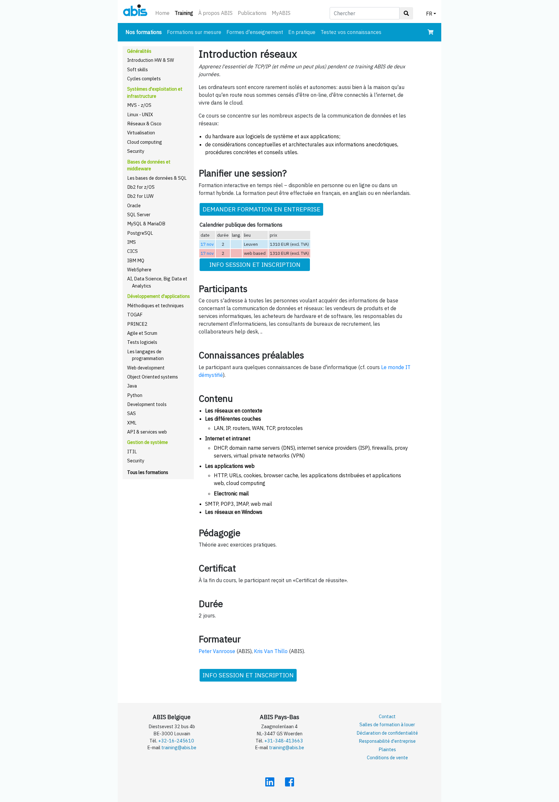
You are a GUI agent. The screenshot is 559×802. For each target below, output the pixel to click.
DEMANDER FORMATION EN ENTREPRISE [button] (261, 209)
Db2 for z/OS (141, 187)
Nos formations (145, 31)
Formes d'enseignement (254, 32)
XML (132, 423)
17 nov (207, 244)
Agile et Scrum (142, 333)
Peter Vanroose (217, 651)
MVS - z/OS (139, 105)
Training (185, 12)
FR (429, 13)
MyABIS (281, 13)
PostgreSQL (140, 233)
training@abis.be (178, 747)
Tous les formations (147, 472)
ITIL (132, 451)
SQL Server (138, 214)
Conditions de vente (387, 757)
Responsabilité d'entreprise (387, 741)
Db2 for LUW (140, 196)
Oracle (134, 205)
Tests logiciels (142, 342)
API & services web (147, 432)
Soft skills (137, 69)
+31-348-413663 (283, 741)
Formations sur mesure (194, 32)
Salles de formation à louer (387, 724)
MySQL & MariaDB (146, 223)
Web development (146, 368)
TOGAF (135, 314)
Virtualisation (141, 133)
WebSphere (139, 269)
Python (134, 395)
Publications (252, 13)
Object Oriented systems (152, 377)
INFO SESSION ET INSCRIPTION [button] (255, 264)
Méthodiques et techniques (155, 305)
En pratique (301, 32)
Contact (387, 716)
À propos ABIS (215, 13)
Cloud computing (144, 142)
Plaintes (387, 749)
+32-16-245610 (176, 741)
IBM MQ (135, 260)
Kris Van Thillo (271, 651)
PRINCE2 (137, 324)
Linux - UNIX (140, 114)
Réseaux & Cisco (144, 123)
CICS (132, 251)
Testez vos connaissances (351, 32)
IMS (131, 242)
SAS (131, 413)
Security (135, 151)
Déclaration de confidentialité (387, 733)
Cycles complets (144, 78)
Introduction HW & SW (150, 60)
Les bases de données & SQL (157, 178)
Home (162, 13)
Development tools (147, 404)
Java (132, 386)
